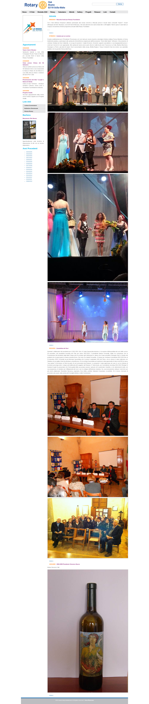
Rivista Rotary (28, 111)
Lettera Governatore (30, 105)
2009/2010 (29, 181)
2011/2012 (29, 177)
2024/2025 (29, 152)
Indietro (51, 33)
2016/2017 (29, 167)
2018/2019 (29, 163)
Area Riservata (89, 700)
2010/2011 (29, 179)
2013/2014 (29, 173)
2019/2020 (29, 161)
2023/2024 (29, 154)
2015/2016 (29, 169)
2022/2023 (29, 155)
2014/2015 (29, 171)
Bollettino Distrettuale (31, 108)
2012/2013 (29, 175)
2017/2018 (29, 165)
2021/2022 (29, 157)
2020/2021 (29, 159)
